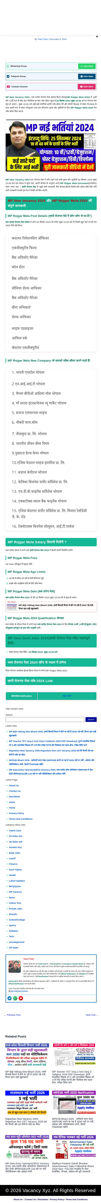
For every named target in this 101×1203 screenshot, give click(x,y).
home (12, 802)
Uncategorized (16, 942)
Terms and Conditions (21, 819)
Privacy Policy (16, 813)
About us (14, 785)
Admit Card (15, 830)
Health (12, 875)
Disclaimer (14, 796)
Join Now (88, 66)
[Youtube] (21, 998)
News (12, 897)
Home (12, 808)
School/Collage (17, 920)
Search (9, 715)
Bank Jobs (14, 853)
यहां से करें (67, 696)
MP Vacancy (15, 892)
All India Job (15, 836)
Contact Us (15, 791)
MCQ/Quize (15, 886)
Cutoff (12, 858)
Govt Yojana (15, 869)
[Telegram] (9, 998)
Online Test (15, 903)
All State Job (15, 842)
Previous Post (12, 1015)
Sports (12, 925)
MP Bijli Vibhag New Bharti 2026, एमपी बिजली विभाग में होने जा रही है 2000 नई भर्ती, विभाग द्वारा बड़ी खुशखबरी (56, 607)
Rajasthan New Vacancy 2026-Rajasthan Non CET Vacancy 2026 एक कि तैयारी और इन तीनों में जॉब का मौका (26, 1122)
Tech (11, 936)
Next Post (92, 1015)
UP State (13, 947)
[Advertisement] (50, 17)
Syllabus (13, 931)
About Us (18, 1199)
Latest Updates (17, 881)
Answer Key (15, 847)
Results (13, 914)
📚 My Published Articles (18, 991)
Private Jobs (15, 909)
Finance (13, 864)
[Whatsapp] (15, 998)
